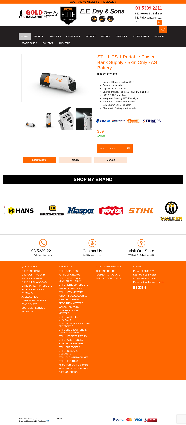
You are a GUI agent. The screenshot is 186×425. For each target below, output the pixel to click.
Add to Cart (108, 148)
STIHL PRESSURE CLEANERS (68, 352)
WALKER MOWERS (69, 307)
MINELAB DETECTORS (34, 300)
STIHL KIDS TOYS (68, 361)
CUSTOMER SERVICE (33, 308)
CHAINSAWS (73, 36)
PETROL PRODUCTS (33, 289)
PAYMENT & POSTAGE (108, 274)
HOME (24, 36)
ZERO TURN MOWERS (71, 303)
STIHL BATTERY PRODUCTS (37, 286)
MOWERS (55, 36)
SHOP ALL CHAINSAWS (34, 282)
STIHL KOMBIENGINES (71, 343)
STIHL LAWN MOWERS (71, 292)
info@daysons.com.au (148, 17)
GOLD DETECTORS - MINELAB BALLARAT (70, 279)
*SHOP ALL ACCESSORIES (73, 296)
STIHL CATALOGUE (69, 271)
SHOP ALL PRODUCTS (34, 274)
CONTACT (47, 43)
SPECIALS (121, 36)
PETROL (105, 36)
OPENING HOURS (105, 271)
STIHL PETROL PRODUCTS (73, 285)
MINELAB (159, 36)
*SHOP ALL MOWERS (70, 288)
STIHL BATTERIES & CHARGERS (69, 318)
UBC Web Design (40, 421)
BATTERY (91, 36)
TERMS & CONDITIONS (108, 278)
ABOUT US (64, 43)
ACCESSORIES (140, 36)
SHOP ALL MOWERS (32, 278)
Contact (139, 266)
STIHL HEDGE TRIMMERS (73, 336)
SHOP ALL (39, 36)
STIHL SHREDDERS (69, 347)
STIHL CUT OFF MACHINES (73, 357)
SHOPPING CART (31, 271)
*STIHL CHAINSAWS (69, 274)
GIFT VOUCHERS (68, 372)
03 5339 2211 (148, 8)
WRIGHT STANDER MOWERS (69, 312)
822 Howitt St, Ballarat (148, 13)
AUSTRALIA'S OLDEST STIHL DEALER (93, 1)
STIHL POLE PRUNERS (71, 340)
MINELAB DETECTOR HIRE (73, 368)
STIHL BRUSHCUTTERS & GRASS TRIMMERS (72, 331)
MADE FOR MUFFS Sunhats (73, 364)
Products (66, 266)
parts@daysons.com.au (152, 282)
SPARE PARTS (29, 43)
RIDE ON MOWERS (69, 299)
